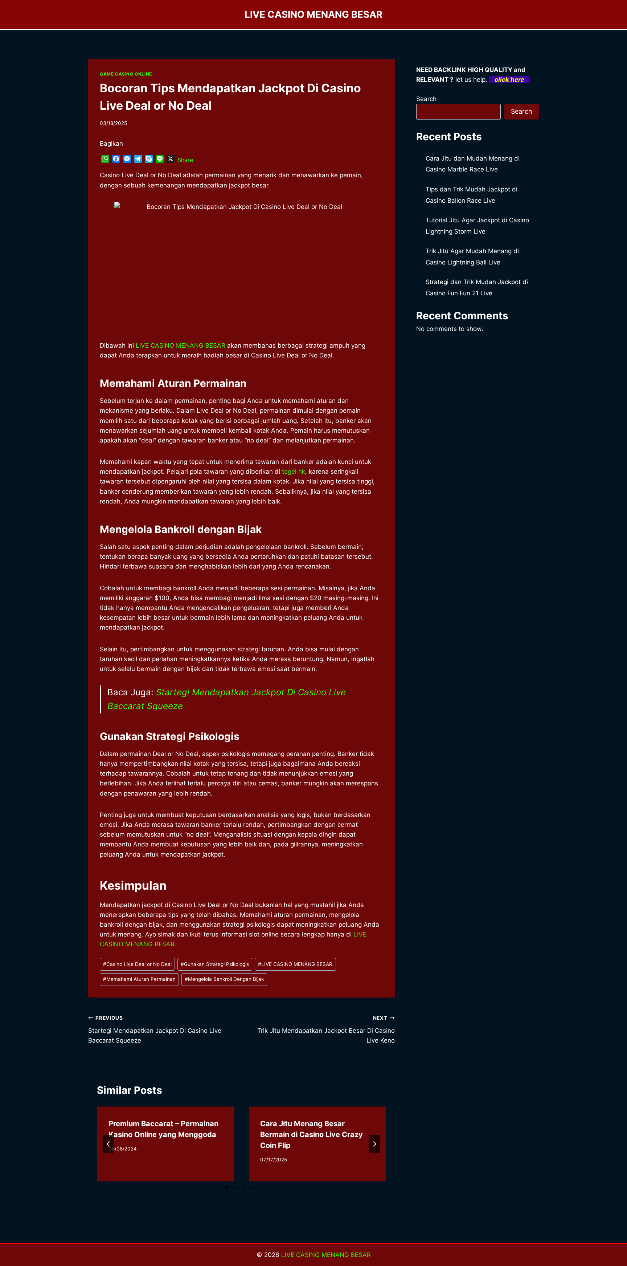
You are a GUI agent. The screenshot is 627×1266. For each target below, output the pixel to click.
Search (426, 98)
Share (185, 159)
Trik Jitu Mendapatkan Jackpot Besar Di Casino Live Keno (325, 1029)
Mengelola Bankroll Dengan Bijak (224, 979)
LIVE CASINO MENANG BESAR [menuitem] (180, 345)
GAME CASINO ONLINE (126, 74)
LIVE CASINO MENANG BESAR (295, 964)
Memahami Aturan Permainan (139, 979)
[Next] (374, 1144)
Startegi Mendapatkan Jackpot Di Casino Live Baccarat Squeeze (154, 1029)
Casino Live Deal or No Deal (137, 964)
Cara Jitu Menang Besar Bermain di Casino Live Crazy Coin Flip (311, 1134)
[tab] (227, 1187)
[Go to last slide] (108, 1144)
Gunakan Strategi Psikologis (215, 964)
